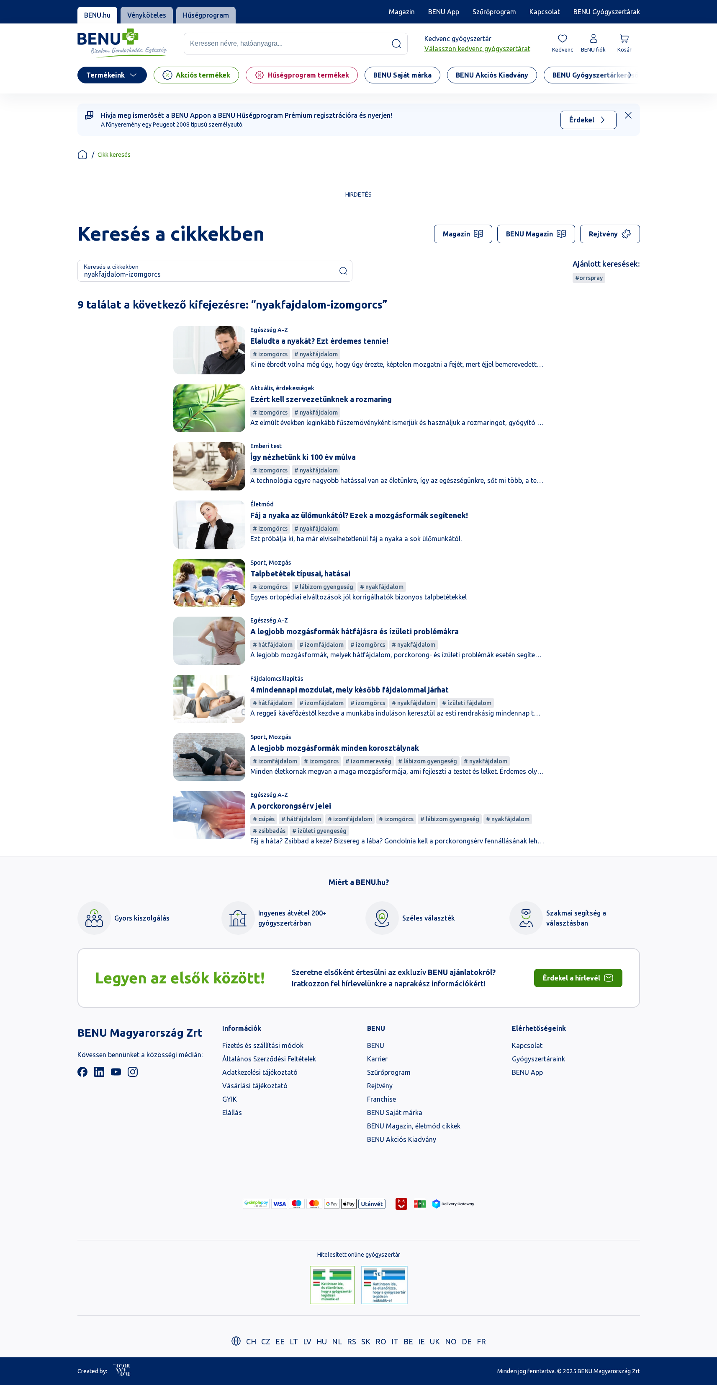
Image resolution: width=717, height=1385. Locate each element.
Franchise (381, 1099)
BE (408, 1341)
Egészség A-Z (269, 330)
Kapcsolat (544, 12)
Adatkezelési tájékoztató (260, 1072)
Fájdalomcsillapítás (276, 678)
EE (280, 1341)
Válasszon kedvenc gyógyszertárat (477, 48)
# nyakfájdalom (316, 354)
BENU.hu (97, 15)
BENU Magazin (529, 234)
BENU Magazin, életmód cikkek (413, 1126)
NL (337, 1341)
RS (351, 1341)
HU (321, 1341)
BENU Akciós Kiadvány (401, 1139)
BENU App (443, 12)
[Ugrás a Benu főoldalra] (122, 43)
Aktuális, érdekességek (282, 388)
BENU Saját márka (394, 1112)
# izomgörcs (270, 354)
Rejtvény (603, 234)
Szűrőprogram (494, 12)
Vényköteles (146, 15)
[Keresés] (396, 44)
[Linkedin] (99, 1074)
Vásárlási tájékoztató (255, 1085)
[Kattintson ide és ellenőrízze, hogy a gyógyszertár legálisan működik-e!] (332, 1285)
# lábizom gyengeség (323, 587)
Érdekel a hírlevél (571, 978)
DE (467, 1341)
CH (251, 1341)
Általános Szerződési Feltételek (269, 1059)
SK (365, 1341)
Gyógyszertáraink (538, 1059)
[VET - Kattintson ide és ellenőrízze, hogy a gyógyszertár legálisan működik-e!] (384, 1285)
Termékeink (105, 75)
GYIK (229, 1099)
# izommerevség (368, 761)
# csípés (264, 819)
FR (481, 1341)
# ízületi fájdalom (466, 703)
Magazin (402, 12)
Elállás (232, 1112)
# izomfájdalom (321, 644)
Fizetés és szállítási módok (262, 1045)
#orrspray (589, 278)
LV (307, 1341)
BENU (375, 1045)
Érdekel (581, 120)
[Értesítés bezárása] (628, 115)
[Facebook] (82, 1074)
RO (380, 1341)
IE (421, 1341)
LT (294, 1341)
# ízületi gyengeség (319, 830)
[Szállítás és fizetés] (256, 1204)
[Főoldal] (82, 154)
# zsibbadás (269, 830)
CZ (265, 1341)
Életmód (262, 504)
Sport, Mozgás (270, 562)
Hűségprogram (206, 15)
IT (394, 1341)
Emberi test (266, 446)
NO (451, 1341)
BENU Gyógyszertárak (606, 12)
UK (435, 1341)
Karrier (377, 1059)
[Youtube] (116, 1074)
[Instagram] (133, 1074)
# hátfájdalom (273, 644)
